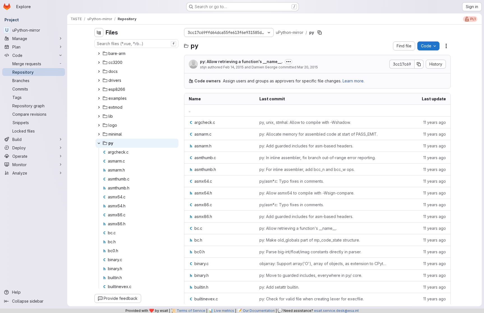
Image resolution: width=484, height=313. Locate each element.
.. (189, 110)
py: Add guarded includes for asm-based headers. (306, 145)
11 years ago (434, 122)
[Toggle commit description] (288, 61)
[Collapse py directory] (99, 143)
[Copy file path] (319, 32)
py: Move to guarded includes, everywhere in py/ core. (310, 275)
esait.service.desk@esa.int (336, 311)
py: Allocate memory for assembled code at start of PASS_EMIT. (318, 134)
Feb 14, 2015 (233, 67)
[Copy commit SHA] (419, 64)
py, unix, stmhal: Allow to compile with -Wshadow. (305, 122)
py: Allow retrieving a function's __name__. (241, 61)
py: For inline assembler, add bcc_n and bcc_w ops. (307, 169)
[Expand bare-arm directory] (99, 53)
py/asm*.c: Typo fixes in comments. (291, 181)
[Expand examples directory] (99, 98)
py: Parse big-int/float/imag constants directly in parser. (310, 251)
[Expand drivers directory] (99, 80)
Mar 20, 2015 (307, 67)
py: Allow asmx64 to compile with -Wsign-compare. (306, 193)
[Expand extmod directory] (99, 107)
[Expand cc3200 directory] (99, 62)
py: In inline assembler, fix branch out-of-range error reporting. (317, 157)
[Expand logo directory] (99, 125)
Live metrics (224, 311)
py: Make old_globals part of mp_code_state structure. (309, 240)
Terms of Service (191, 311)
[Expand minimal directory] (99, 134)
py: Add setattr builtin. (279, 287)
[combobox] (136, 43)
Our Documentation (259, 311)
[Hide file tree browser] (98, 32)
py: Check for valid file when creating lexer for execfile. (311, 298)
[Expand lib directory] (99, 116)
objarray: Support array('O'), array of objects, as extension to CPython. (323, 263)
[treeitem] (137, 53)
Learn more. (353, 80)
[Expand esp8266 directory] (99, 89)
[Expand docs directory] (99, 71)
